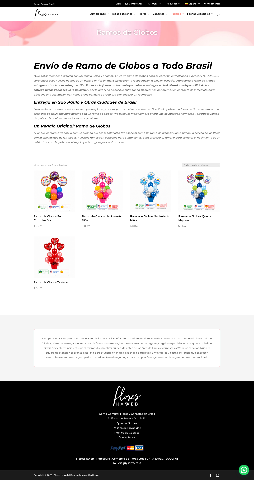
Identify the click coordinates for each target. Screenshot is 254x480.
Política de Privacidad (127, 428)
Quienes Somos (127, 423)
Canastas (158, 14)
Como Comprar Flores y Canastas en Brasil (127, 413)
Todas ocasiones (122, 14)
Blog (118, 4)
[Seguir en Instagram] (217, 475)
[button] (244, 470)
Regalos (176, 14)
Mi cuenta (172, 4)
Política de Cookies (126, 432)
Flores (142, 14)
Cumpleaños (98, 14)
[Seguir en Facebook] (210, 475)
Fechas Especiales (198, 14)
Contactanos (135, 4)
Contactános (127, 437)
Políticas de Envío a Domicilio (127, 418)
